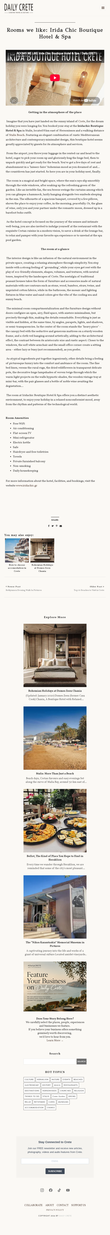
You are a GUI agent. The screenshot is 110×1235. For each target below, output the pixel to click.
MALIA (57, 1085)
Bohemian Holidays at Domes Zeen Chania (42, 568)
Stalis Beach (16, 135)
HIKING (72, 1096)
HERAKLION (42, 1079)
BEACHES (78, 1079)
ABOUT (49, 1205)
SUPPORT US (78, 1205)
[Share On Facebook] (48, 526)
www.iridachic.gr (26, 486)
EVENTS (66, 1079)
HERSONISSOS (50, 1091)
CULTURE (29, 1079)
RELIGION (79, 1091)
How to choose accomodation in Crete (17, 568)
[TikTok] (59, 1190)
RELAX (28, 1102)
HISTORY (46, 1085)
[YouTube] (68, 1190)
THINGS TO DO (32, 1096)
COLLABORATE (33, 1205)
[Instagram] (42, 1190)
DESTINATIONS (32, 1091)
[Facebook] (51, 1190)
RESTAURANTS (71, 1085)
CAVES (52, 1102)
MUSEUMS (63, 1102)
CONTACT (62, 1205)
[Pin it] (56, 526)
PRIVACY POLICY (55, 1210)
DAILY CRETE (65, 1216)
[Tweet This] (53, 526)
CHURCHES (65, 1091)
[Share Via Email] (61, 526)
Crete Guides (59, 1096)
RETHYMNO (39, 1102)
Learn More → (55, 1040)
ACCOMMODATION (34, 1107)
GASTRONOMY (32, 1085)
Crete (81, 121)
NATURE (55, 1079)
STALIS (46, 1096)
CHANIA (51, 1107)
